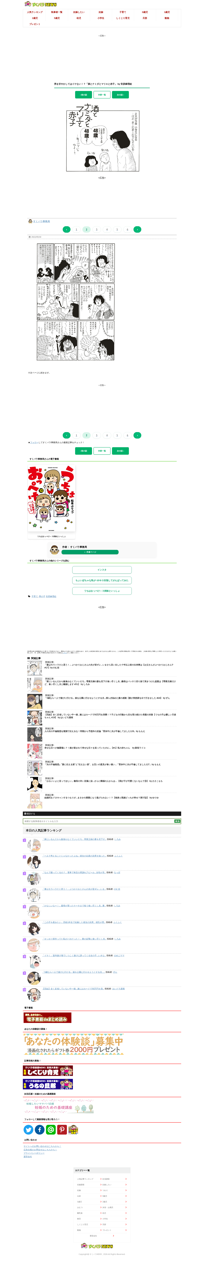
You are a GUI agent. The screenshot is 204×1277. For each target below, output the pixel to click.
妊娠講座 (80, 1184)
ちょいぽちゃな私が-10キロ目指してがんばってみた (102, 580)
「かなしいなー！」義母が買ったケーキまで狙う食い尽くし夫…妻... (74, 905)
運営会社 (28, 1156)
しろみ (117, 839)
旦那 (145, 18)
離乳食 (80, 1213)
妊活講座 (106, 1179)
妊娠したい (79, 12)
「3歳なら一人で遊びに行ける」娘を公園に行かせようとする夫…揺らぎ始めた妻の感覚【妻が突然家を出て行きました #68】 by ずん (107, 698)
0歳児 (145, 12)
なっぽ (117, 872)
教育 (79, 1219)
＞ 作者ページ (90, 552)
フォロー (34, 442)
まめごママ (119, 955)
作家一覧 (102, 95)
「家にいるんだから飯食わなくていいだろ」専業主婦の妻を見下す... (74, 839)
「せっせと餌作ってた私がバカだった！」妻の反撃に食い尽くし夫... (74, 939)
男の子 (42, 596)
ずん (115, 972)
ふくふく (118, 855)
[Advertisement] (102, 56)
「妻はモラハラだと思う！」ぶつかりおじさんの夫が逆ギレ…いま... (74, 889)
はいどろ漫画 (118, 988)
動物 (167, 18)
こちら (65, 653)
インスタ (102, 569)
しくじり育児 (123, 18)
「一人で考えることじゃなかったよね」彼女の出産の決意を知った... (74, 855)
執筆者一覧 (56, 12)
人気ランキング (35, 12)
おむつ (80, 1207)
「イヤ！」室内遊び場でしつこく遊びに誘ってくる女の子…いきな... (74, 955)
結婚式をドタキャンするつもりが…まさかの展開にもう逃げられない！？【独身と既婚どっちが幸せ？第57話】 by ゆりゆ (102, 797)
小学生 (101, 18)
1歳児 (167, 12)
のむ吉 (117, 889)
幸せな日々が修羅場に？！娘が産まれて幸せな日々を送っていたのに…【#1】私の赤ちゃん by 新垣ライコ (95, 747)
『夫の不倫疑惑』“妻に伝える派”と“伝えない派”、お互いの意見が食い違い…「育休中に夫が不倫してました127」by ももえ (103, 764)
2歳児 (35, 18)
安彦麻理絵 (51, 596)
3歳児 (57, 18)
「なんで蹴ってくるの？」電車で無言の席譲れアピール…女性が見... (74, 872)
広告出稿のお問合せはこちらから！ (40, 1149)
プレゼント (34, 24)
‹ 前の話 (83, 95)
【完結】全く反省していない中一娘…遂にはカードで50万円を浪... (73, 988)
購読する (30, 813)
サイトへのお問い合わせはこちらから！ (42, 1146)
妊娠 (101, 12)
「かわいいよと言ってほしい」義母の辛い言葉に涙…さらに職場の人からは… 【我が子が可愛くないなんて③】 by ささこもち (104, 781)
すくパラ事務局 (41, 221)
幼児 (79, 18)
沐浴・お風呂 (107, 1207)
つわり (105, 1190)
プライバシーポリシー (34, 1153)
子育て (122, 12)
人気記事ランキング (85, 1179)
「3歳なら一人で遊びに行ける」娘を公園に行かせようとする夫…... (73, 972)
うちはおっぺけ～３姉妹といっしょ (51, 536)
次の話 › (120, 95)
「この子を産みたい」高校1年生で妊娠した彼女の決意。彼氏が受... (73, 922)
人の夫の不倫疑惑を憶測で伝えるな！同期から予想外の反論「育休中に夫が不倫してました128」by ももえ (95, 731)
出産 (79, 1196)
